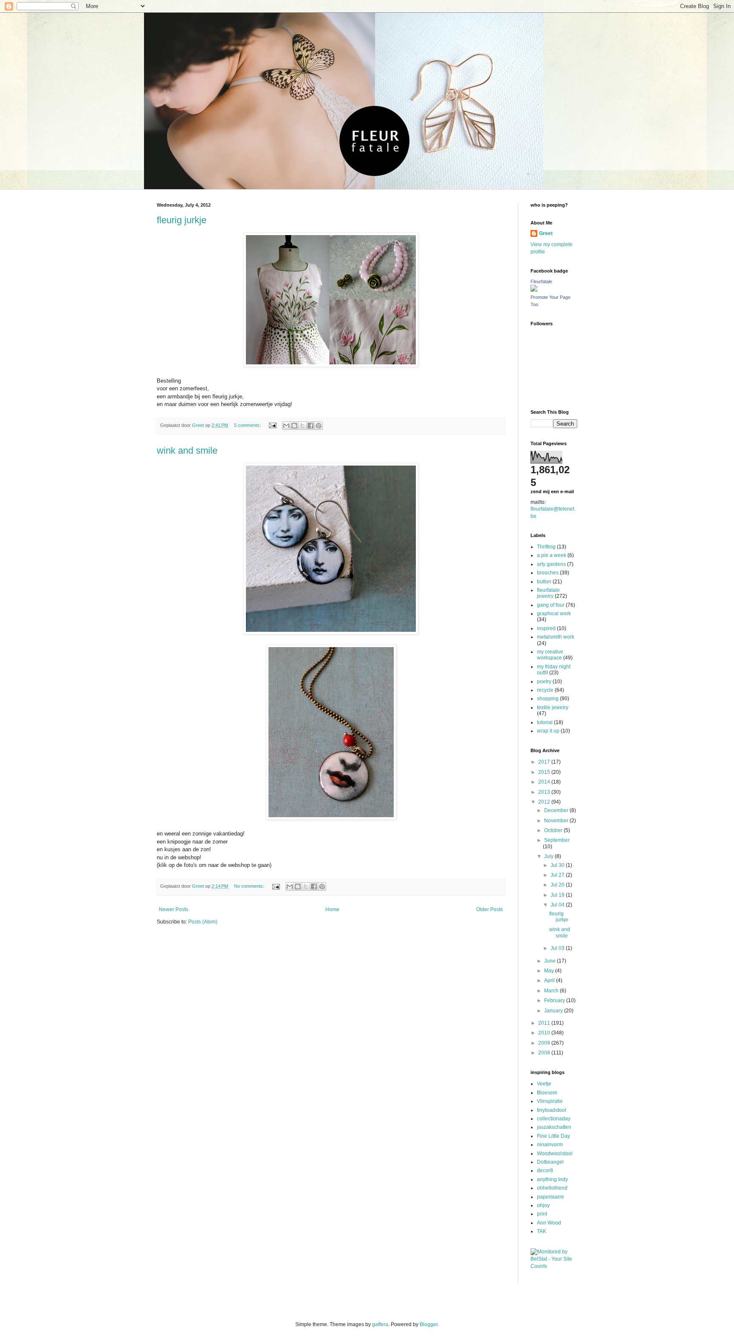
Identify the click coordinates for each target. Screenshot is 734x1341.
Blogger (429, 1324)
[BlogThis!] (294, 425)
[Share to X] (302, 425)
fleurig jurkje (181, 220)
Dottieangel (550, 1162)
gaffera (380, 1324)
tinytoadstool (551, 1110)
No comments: (249, 886)
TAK (541, 1231)
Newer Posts (173, 909)
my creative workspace (550, 655)
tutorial (545, 722)
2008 (544, 1053)
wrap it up (548, 731)
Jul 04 (558, 905)
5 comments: (248, 425)
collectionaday (553, 1119)
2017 (544, 762)
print (542, 1214)
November (557, 821)
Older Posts (489, 909)
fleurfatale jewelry (548, 593)
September (557, 840)
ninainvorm (550, 1145)
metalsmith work (555, 637)
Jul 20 (558, 885)
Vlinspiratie (550, 1101)
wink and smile (187, 450)
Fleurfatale (541, 281)
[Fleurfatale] (534, 290)
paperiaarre (550, 1197)
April (550, 980)
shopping (548, 699)
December (557, 810)
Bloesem (547, 1093)
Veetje (544, 1084)
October (554, 830)
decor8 (545, 1170)
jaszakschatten (554, 1127)
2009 (544, 1043)
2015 (544, 772)
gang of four (551, 605)
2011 (544, 1023)
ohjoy (543, 1205)
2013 (544, 792)
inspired (546, 628)
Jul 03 (558, 948)
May (549, 971)
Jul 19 (558, 895)
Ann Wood (549, 1223)
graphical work (554, 614)
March (552, 991)
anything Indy (552, 1179)
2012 (544, 802)
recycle (545, 690)
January (554, 1011)
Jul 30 (558, 865)
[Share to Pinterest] (318, 425)
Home (332, 909)
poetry (544, 682)
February (555, 1000)
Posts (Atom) (202, 922)
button (544, 582)
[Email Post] (272, 425)
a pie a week (551, 555)
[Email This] (286, 425)
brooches (548, 573)
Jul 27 (558, 875)
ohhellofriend (552, 1188)
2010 (544, 1033)
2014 (544, 782)
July (549, 856)
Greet (546, 233)
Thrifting (546, 547)
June (550, 961)
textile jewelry (552, 707)
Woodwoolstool (555, 1153)
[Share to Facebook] (310, 425)
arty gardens (551, 564)
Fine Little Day (553, 1136)
